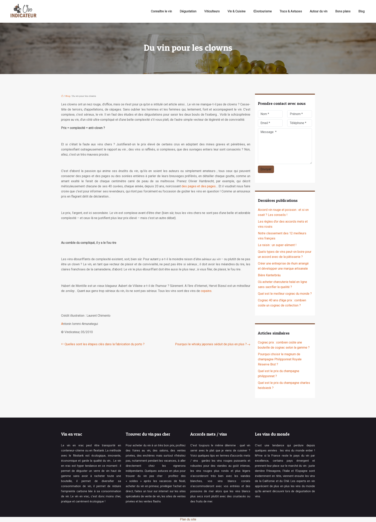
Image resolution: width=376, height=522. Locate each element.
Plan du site (188, 519)
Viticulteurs (212, 11)
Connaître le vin (161, 11)
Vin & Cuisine (237, 11)
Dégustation (188, 11)
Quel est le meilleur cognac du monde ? (285, 293)
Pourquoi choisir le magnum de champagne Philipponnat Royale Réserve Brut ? (280, 359)
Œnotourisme (262, 11)
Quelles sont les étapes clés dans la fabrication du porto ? (105, 344)
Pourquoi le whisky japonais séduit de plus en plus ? (211, 344)
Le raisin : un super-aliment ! (277, 245)
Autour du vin (318, 11)
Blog (361, 11)
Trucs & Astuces (291, 11)
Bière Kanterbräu (269, 275)
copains (206, 291)
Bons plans (343, 11)
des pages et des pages (199, 186)
